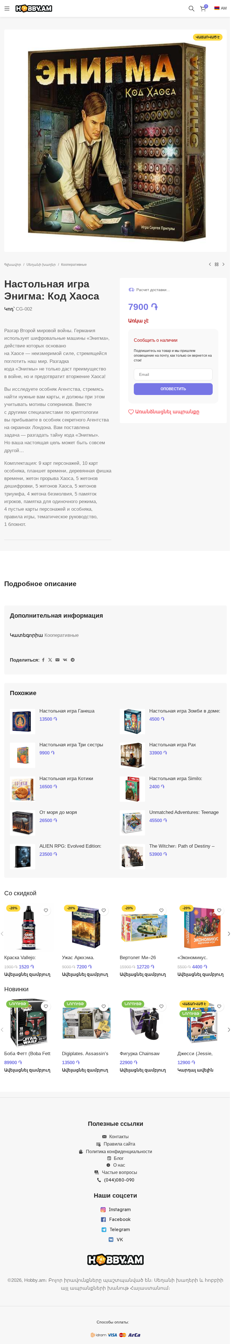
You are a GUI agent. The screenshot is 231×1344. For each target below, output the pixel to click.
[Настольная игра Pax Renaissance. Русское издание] (132, 755)
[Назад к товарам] (216, 264)
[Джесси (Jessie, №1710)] (202, 1023)
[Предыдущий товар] (209, 264)
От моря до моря (58, 812)
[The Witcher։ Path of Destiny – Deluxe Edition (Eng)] (132, 856)
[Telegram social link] (72, 660)
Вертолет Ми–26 (138, 957)
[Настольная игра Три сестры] (22, 755)
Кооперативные (74, 265)
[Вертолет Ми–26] (144, 927)
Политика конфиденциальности (119, 1151)
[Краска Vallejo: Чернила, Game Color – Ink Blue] (29, 927)
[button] (27, 974)
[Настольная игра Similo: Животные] (132, 789)
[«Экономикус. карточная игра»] (202, 927)
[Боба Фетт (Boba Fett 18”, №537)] (29, 1023)
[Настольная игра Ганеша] (22, 721)
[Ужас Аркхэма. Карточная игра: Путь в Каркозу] (86, 927)
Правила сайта (119, 1144)
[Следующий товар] (223, 264)
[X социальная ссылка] (50, 660)
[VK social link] (65, 660)
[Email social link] (57, 660)
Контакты (119, 1136)
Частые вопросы (119, 1172)
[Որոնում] (191, 8)
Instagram (120, 1209)
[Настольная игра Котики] (22, 789)
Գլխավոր (12, 265)
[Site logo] (33, 8)
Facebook (120, 1219)
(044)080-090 (119, 1180)
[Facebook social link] (43, 660)
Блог (119, 1158)
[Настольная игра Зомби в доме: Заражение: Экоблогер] (132, 721)
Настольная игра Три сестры (71, 744)
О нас (119, 1165)
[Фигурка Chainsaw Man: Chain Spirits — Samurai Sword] (144, 1023)
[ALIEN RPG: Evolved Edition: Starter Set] (22, 856)
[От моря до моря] (22, 823)
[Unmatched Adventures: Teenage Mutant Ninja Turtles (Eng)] (132, 823)
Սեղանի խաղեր (41, 265)
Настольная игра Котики (66, 778)
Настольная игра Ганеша (66, 711)
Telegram (120, 1229)
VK (120, 1239)
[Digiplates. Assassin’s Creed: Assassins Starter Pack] (86, 1023)
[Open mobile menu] (7, 8)
